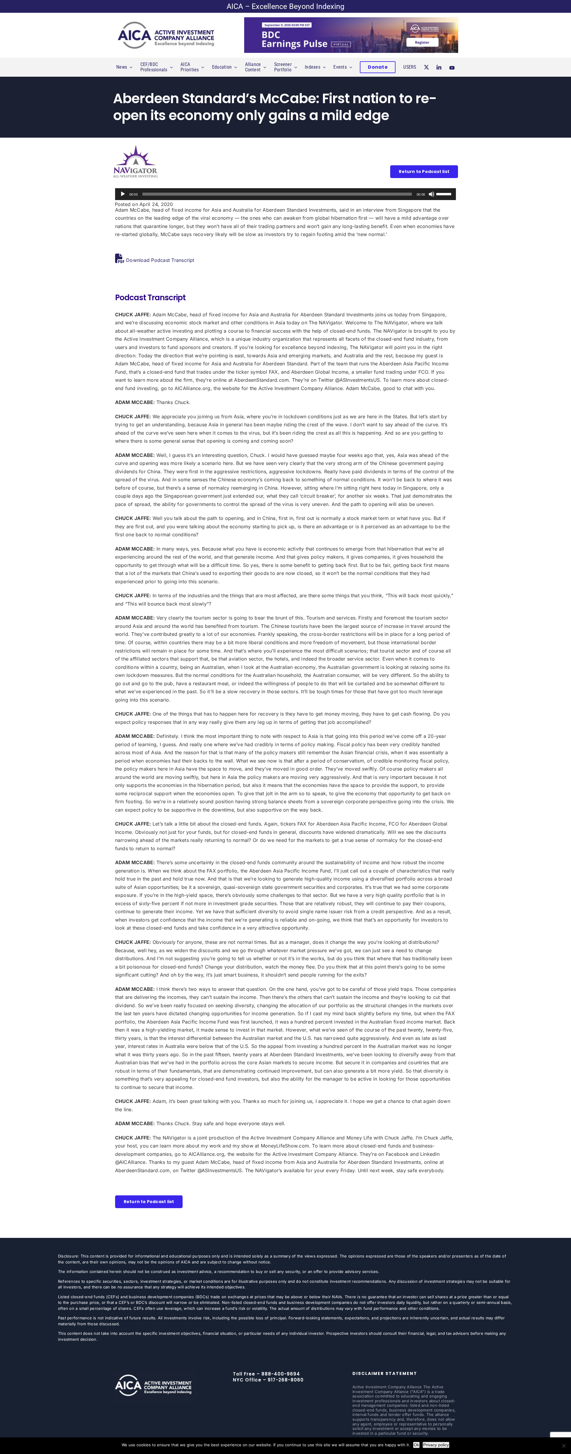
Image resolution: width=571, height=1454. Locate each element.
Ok (416, 1444)
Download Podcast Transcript (159, 260)
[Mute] (431, 194)
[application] (285, 194)
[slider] (444, 193)
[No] (564, 1446)
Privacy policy (436, 1444)
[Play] (123, 194)
